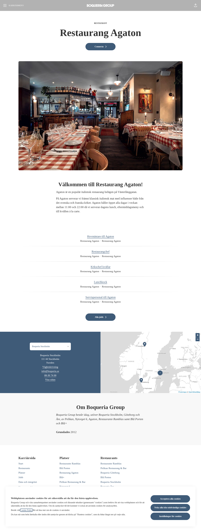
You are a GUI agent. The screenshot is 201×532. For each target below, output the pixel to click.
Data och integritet (27, 482)
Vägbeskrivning (50, 367)
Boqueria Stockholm (110, 482)
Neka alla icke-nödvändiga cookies (170, 507)
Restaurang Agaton (68, 472)
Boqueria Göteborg (110, 472)
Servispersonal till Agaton (100, 297)
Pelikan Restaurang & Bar (72, 482)
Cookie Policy (26, 510)
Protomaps (182, 392)
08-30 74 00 (50, 375)
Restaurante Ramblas (69, 463)
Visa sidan (50, 379)
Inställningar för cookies (170, 516)
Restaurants (24, 468)
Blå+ (61, 477)
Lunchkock (100, 282)
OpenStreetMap (194, 392)
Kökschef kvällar (100, 266)
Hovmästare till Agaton (100, 236)
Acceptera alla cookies (170, 499)
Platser (21, 472)
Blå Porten (64, 468)
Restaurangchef (101, 251)
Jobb (20, 477)
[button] (195, 5)
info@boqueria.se (50, 371)
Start (20, 463)
